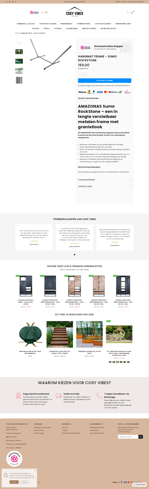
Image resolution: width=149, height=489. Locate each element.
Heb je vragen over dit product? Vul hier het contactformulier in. (105, 85)
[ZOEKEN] (128, 12)
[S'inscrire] (140, 437)
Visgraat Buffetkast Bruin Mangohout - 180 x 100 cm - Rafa (99, 302)
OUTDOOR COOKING (48, 24)
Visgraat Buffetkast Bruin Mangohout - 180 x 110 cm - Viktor (74, 302)
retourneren (94, 430)
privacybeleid (39, 430)
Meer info (31, 478)
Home (17, 33)
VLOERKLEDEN (72, 28)
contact (64, 430)
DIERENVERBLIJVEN (123, 24)
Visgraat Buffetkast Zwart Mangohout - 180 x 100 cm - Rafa (50, 302)
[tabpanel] (34, 237)
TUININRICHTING (84, 24)
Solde (18, 276)
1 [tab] (74, 254)
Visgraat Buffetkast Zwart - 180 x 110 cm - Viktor (26, 302)
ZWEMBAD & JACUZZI (26, 24)
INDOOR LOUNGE (89, 28)
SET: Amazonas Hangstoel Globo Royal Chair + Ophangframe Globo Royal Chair (119, 353)
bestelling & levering (97, 427)
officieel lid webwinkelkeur (71, 433)
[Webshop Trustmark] (104, 48)
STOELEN (58, 28)
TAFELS (46, 28)
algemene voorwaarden (42, 427)
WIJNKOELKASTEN (108, 28)
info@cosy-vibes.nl (136, 2)
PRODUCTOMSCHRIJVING (88, 98)
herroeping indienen (97, 433)
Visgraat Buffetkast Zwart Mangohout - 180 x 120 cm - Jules (123, 302)
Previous (25, 60)
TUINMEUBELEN (66, 24)
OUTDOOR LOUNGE (103, 24)
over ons (65, 427)
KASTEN (35, 28)
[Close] (36, 470)
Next (71, 60)
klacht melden (39, 433)
